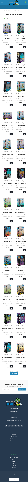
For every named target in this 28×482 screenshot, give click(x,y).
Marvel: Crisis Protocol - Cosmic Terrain (20, 328)
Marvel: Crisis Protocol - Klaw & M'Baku (7, 183)
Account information (14, 457)
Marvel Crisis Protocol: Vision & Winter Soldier (7, 96)
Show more (13, 373)
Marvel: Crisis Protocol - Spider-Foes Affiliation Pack (20, 38)
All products (14, 467)
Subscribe (22, 389)
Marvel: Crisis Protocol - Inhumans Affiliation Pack (20, 212)
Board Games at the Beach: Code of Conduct (14, 447)
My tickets (14, 461)
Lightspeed (23, 476)
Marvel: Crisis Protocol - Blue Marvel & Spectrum (7, 270)
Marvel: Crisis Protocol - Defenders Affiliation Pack (7, 154)
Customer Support (14, 440)
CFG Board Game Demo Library (14, 451)
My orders (14, 459)
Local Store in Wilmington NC (14, 442)
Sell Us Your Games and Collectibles (14, 449)
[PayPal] (14, 474)
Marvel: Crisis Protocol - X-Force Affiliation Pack (20, 357)
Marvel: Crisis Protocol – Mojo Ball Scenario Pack (21, 299)
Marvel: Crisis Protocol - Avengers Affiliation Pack (7, 67)
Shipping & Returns (14, 438)
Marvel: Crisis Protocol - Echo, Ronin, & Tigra (7, 299)
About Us (14, 434)
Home (5, 10)
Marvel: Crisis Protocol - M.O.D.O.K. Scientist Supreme (20, 183)
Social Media (14, 436)
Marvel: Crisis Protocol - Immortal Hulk (7, 328)
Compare (14, 465)
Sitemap (14, 445)
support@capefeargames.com (14, 420)
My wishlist (14, 463)
